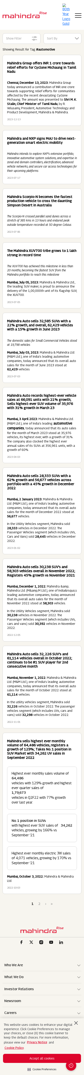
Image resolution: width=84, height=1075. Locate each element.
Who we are (13, 965)
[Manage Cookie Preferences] (71, 1065)
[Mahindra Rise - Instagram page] (42, 943)
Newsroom (12, 1001)
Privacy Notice (37, 1042)
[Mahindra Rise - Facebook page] (22, 943)
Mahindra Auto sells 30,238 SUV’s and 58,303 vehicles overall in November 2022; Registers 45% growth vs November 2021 (41, 571)
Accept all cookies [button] (42, 1058)
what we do (13, 977)
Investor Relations (19, 989)
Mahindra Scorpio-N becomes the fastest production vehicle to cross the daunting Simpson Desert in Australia (39, 201)
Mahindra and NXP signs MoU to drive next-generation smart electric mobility (41, 140)
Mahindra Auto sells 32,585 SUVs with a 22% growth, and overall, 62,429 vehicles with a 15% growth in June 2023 (40, 325)
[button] (42, 1068)
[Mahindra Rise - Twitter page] (32, 943)
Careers (10, 1013)
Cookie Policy (14, 1048)
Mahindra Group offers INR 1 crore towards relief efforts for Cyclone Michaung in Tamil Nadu (41, 67)
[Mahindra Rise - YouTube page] (52, 943)
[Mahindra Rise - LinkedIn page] (62, 943)
